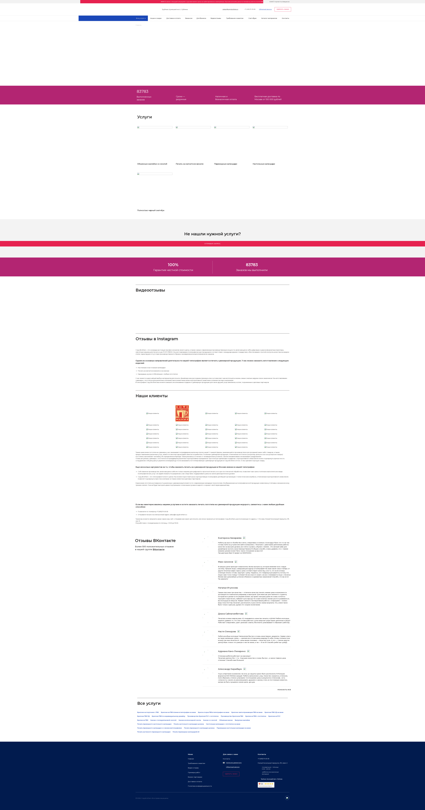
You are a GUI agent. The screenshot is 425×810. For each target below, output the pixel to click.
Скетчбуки (252, 18)
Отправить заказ (147, 49)
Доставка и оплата (173, 18)
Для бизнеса (201, 18)
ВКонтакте (158, 549)
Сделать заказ (283, 9)
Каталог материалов (269, 18)
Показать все (284, 690)
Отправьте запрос (212, 243)
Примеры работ (194, 772)
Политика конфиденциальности (200, 786)
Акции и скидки (155, 18)
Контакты (285, 18)
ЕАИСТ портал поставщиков (279, 1)
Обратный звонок (265, 9)
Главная (191, 759)
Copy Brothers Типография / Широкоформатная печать (143, 8)
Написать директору (234, 763)
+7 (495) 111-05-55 (249, 9)
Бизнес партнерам (195, 777)
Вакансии (188, 18)
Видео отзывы (216, 18)
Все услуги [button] (140, 18)
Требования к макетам (234, 18)
